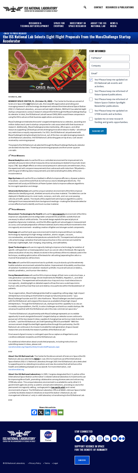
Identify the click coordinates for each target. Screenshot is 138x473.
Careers (82, 460)
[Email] (60, 412)
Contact (98, 7)
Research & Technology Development (34, 24)
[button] (85, 7)
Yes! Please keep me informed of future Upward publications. (111, 93)
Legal (55, 463)
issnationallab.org (16, 369)
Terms (47, 463)
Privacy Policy (35, 463)
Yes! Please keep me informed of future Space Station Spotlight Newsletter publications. (111, 103)
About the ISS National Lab (99, 24)
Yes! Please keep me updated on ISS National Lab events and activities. (111, 83)
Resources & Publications (120, 7)
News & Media (114, 24)
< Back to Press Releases (15, 33)
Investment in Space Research (77, 24)
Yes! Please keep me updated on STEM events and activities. (111, 112)
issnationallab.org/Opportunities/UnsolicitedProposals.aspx (33, 347)
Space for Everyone (59, 24)
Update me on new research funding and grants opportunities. (111, 120)
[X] (41, 412)
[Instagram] (54, 412)
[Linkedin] (47, 412)
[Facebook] (34, 412)
